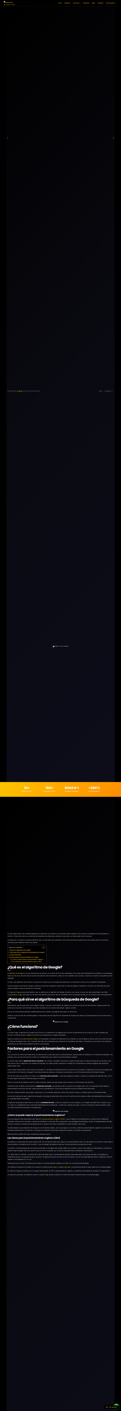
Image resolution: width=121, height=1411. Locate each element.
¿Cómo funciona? (15, 955)
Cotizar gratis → (111, 3)
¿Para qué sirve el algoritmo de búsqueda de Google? (27, 952)
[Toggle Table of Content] (43, 947)
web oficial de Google (30, 1039)
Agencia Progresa (16, 992)
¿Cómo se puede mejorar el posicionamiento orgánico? (27, 959)
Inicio (60, 3)
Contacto (100, 3)
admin (20, 391)
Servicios (76, 3)
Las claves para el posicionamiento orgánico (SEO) (27, 961)
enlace (54, 1167)
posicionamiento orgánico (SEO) (54, 1119)
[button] (111, 1407)
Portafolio (86, 3)
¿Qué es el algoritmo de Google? (20, 950)
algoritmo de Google (16, 973)
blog (46, 1175)
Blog (93, 3)
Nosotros (67, 3)
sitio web (67, 1167)
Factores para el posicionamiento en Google (24, 957)
